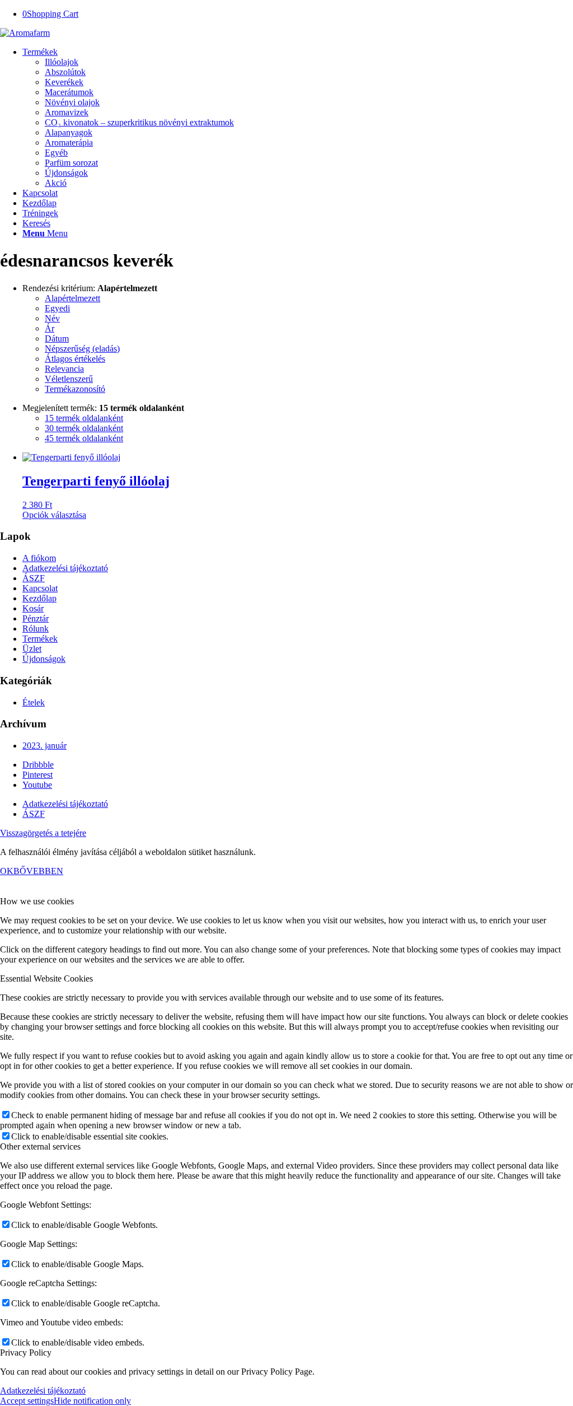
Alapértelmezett (72, 298)
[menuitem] (297, 117)
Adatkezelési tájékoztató (65, 568)
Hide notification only (92, 1400)
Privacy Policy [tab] (25, 1352)
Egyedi (57, 308)
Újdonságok (43, 659)
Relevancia (64, 368)
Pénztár (35, 618)
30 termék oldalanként (84, 428)
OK (6, 871)
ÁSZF (33, 578)
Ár (49, 328)
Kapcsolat (40, 588)
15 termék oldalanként (84, 418)
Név (52, 318)
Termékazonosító (75, 389)
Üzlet (31, 648)
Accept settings (27, 1400)
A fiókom (39, 558)
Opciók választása (54, 515)
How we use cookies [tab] (37, 901)
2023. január (44, 745)
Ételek (33, 702)
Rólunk (35, 628)
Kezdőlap (39, 598)
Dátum (57, 338)
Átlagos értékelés (75, 358)
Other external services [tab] (40, 1146)
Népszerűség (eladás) (82, 348)
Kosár (33, 608)
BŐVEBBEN (38, 871)
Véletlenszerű (69, 379)
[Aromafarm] (25, 33)
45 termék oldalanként (84, 438)
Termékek (40, 638)
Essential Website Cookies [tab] (46, 978)
